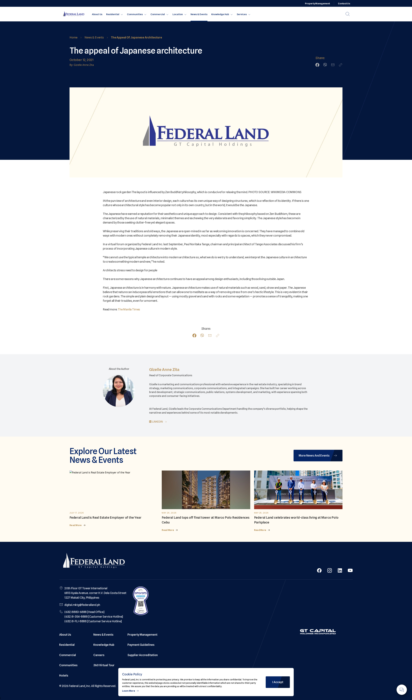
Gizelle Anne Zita (164, 369)
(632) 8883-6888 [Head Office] (84, 612)
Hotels (63, 675)
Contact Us (344, 3)
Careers (98, 655)
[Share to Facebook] (317, 65)
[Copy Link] (340, 65)
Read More (76, 525)
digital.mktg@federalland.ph (82, 605)
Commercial (157, 14)
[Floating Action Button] (402, 690)
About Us (97, 14)
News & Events (199, 14)
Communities (135, 14)
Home (73, 37)
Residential (112, 14)
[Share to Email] (333, 65)
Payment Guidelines (140, 644)
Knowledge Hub (220, 14)
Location (178, 14)
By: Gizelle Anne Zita (82, 65)
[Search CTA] (347, 14)
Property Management (317, 3)
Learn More (128, 691)
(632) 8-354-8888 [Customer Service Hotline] (93, 616)
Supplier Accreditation (142, 655)
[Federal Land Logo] (94, 561)
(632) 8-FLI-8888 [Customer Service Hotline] (93, 621)
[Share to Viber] (325, 65)
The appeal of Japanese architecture (136, 37)
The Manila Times (129, 309)
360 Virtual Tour (103, 665)
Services (242, 14)
